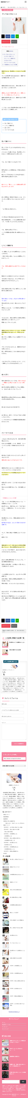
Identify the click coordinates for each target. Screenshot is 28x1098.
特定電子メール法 (6, 1024)
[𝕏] (3, 36)
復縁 (5, 630)
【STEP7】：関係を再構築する (10, 851)
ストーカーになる (9, 62)
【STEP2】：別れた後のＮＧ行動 (11, 829)
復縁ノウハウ (6, 825)
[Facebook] (8, 36)
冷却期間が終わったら (9, 849)
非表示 (11, 51)
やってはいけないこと (8, 54)
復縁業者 (5, 819)
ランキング (4, 1026)
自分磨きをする (7, 844)
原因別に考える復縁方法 (9, 821)
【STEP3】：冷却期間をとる (10, 833)
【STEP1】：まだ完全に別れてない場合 (12, 827)
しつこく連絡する (9, 58)
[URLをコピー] (14, 42)
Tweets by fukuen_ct (14, 1011)
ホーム (3, 1022)
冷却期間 (8, 630)
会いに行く (8, 60)
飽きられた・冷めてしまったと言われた (15, 823)
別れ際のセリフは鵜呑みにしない (17, 642)
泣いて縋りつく (9, 56)
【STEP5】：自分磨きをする (10, 842)
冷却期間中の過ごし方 (9, 840)
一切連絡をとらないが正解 (9, 64)
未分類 (5, 853)
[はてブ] (13, 36)
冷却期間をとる (7, 836)
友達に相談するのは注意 (15, 649)
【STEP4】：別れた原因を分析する (11, 838)
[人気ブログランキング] (6, 42)
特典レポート (6, 814)
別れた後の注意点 (20, 630)
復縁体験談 (6, 816)
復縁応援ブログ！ (5, 2)
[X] (4, 674)
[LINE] (17, 36)
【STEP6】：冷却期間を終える (10, 846)
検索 (3, 1079)
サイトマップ (5, 1029)
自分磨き (12, 630)
